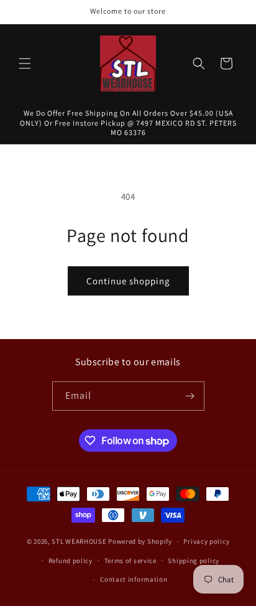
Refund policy (70, 560)
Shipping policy (193, 560)
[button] (25, 63)
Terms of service (130, 560)
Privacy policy (206, 541)
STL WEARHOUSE (79, 541)
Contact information (133, 579)
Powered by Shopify (140, 541)
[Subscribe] (190, 396)
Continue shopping (128, 281)
